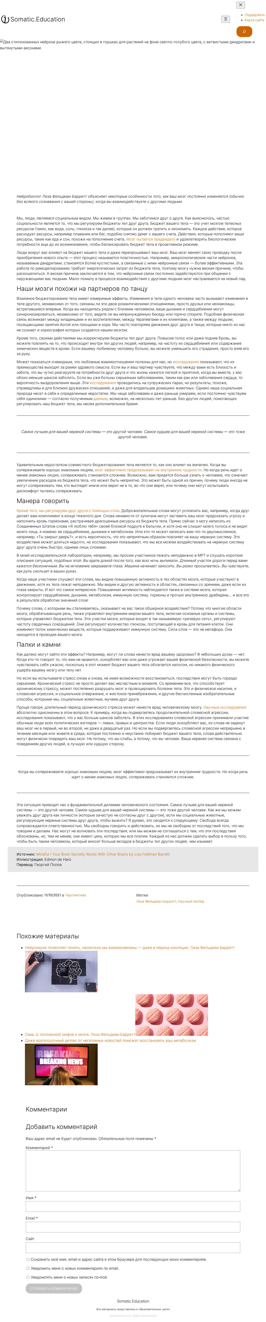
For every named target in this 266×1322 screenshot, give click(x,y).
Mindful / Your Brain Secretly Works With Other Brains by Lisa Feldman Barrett (103, 854)
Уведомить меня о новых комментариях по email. (75, 1268)
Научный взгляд (191, 901)
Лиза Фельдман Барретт (156, 901)
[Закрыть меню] (240, 5)
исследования (186, 362)
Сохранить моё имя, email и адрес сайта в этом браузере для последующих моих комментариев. (119, 1259)
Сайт (30, 1239)
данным (99, 398)
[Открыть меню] (226, 19)
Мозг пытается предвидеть (150, 239)
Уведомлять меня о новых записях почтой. (69, 1277)
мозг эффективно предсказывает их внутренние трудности (148, 470)
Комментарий (39, 1148)
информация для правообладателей (133, 1315)
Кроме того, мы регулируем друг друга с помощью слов (68, 510)
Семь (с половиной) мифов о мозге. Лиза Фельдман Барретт (80, 1034)
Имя (31, 1198)
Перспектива (75, 895)
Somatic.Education (37, 19)
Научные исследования (224, 707)
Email (32, 1218)
